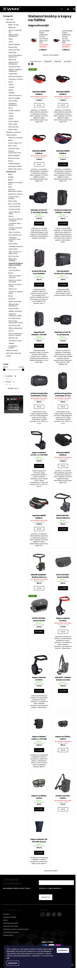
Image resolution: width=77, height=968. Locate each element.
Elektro (10, 174)
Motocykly (9, 19)
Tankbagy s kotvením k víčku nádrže (14, 239)
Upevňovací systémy (15, 194)
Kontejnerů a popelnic (13, 347)
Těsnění (11, 87)
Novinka (10, 382)
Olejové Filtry (13, 74)
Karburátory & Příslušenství (13, 63)
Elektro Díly (12, 60)
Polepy (11, 90)
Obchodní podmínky (10, 926)
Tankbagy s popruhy (16, 246)
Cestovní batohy (14, 207)
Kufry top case (14, 256)
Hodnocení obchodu (10, 932)
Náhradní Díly (10, 22)
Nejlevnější (48, 61)
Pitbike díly (11, 28)
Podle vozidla (12, 124)
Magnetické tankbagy (13, 260)
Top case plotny (14, 270)
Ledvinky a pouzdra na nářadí (15, 229)
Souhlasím (62, 950)
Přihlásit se (46, 897)
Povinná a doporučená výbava (15, 190)
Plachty (10, 273)
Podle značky (12, 130)
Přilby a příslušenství (16, 328)
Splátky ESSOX (8, 935)
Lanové (11, 331)
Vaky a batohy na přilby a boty (15, 252)
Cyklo (10, 187)
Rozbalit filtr (13, 388)
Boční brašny (13, 244)
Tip (8, 385)
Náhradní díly (13, 338)
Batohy (11, 216)
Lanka (11, 42)
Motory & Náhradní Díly (15, 31)
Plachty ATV (13, 289)
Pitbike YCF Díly (13, 25)
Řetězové (12, 299)
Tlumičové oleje (13, 148)
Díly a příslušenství (15, 235)
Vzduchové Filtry (14, 67)
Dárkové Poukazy (12, 350)
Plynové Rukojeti (14, 44)
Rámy (11, 108)
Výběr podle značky (15, 169)
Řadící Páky (13, 53)
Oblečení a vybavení (13, 132)
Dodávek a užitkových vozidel (15, 315)
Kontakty (6, 914)
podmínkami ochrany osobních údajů (55, 889)
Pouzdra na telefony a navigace (16, 220)
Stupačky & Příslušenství (13, 104)
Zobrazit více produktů (50, 55)
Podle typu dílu (13, 127)
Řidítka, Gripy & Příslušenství (14, 35)
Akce (9, 379)
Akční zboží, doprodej (13, 353)
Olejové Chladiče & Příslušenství (15, 70)
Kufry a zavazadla (14, 204)
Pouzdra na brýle (14, 209)
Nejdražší (58, 61)
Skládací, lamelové (15, 311)
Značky (8, 356)
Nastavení (12, 963)
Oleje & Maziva (11, 135)
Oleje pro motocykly (15, 138)
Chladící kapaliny (14, 164)
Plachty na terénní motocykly (15, 281)
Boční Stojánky (14, 121)
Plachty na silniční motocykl (15, 276)
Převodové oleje (13, 158)
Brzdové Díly (13, 47)
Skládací (11, 343)
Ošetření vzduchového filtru (14, 152)
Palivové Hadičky (14, 98)
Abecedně (67, 61)
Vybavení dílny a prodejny (14, 197)
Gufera (11, 113)
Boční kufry (12, 268)
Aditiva (10, 140)
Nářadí (11, 119)
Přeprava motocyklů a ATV (15, 183)
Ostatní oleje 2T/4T (15, 143)
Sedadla (11, 93)
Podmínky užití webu (10, 923)
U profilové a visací (15, 341)
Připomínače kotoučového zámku (16, 322)
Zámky (10, 296)
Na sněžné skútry (14, 318)
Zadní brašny (13, 249)
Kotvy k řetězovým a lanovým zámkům (16, 334)
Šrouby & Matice (14, 111)
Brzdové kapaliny (14, 156)
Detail (39, 105)
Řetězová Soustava (15, 76)
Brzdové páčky (14, 309)
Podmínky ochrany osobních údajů (15, 929)
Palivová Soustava (15, 95)
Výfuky (11, 85)
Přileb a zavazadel (15, 301)
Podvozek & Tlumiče (16, 79)
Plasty (11, 82)
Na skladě (11, 376)
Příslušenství (11, 172)
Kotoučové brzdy (14, 325)
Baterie (10, 180)
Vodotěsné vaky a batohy (15, 224)
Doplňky (11, 177)
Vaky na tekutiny (14, 232)
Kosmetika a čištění (15, 166)
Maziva (10, 161)
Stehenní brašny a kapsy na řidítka (16, 264)
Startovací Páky (14, 50)
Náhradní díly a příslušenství (14, 305)
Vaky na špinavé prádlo (14, 213)
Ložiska (11, 116)
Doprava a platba (9, 917)
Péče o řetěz (12, 146)
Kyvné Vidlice (13, 101)
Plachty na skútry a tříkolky (15, 285)
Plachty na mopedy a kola (15, 292)
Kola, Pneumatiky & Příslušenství (15, 56)
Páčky (11, 39)
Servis (5, 920)
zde (8, 958)
